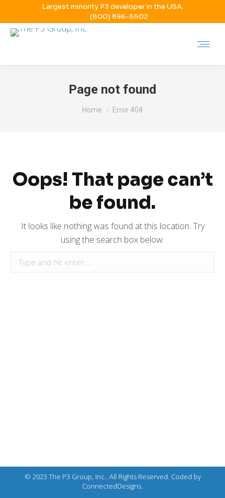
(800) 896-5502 (119, 16)
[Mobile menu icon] (204, 44)
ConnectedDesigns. (112, 486)
